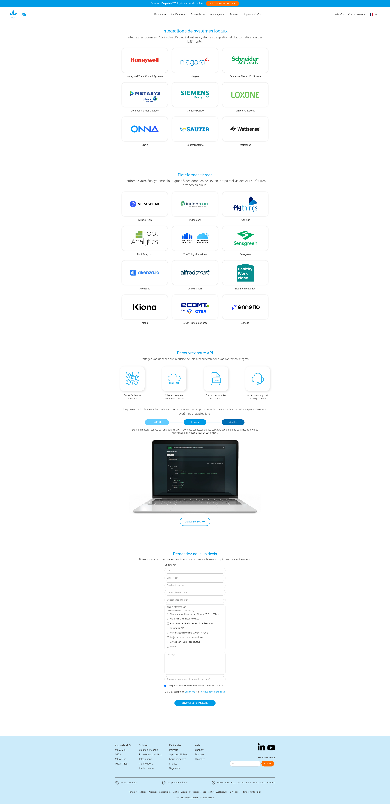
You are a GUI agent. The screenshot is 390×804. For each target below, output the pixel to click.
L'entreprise (175, 745)
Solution (143, 745)
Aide (197, 745)
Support (199, 749)
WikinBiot (340, 14)
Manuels (199, 754)
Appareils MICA (123, 745)
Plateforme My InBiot (150, 754)
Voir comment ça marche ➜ (222, 3)
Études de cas (198, 14)
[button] (160, 14)
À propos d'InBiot (253, 14)
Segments (174, 768)
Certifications (178, 14)
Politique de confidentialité (212, 692)
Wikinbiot (200, 759)
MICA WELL (121, 763)
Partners (234, 14)
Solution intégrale (148, 749)
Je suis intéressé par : (177, 607)
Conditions (190, 692)
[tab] (157, 422)
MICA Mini (120, 749)
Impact (173, 763)
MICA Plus (120, 759)
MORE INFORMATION (195, 521)
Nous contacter (177, 759)
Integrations (145, 759)
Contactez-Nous (356, 14)
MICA (118, 754)
